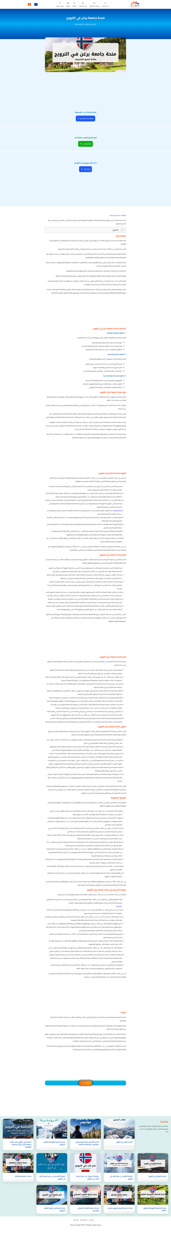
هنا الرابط (119, 906)
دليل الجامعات (83, 6)
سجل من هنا (85, 1082)
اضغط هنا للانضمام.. (86, 118)
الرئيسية (124, 215)
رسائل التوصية (117, 510)
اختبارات (74, 6)
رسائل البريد (91, 1220)
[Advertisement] (85, 87)
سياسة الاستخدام (83, 1220)
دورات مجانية (60, 6)
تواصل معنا (75, 1220)
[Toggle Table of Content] (122, 229)
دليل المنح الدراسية (115, 215)
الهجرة (68, 6)
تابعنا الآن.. (86, 169)
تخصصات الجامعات (94, 6)
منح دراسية (105, 6)
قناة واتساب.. (86, 143)
